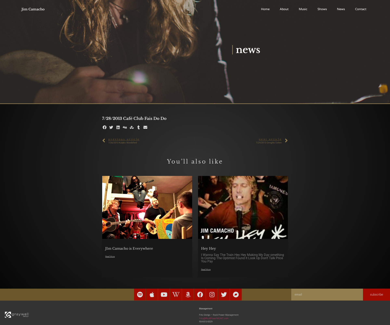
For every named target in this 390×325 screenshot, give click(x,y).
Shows (322, 9)
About (284, 9)
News (341, 9)
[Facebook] (200, 294)
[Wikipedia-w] (176, 294)
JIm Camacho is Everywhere (129, 248)
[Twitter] (224, 294)
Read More (110, 256)
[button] (104, 127)
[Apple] (152, 294)
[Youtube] (164, 294)
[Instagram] (212, 294)
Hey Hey (208, 248)
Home (265, 9)
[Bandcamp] (236, 294)
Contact (360, 9)
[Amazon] (188, 294)
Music (303, 9)
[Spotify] (140, 294)
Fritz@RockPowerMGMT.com (214, 318)
